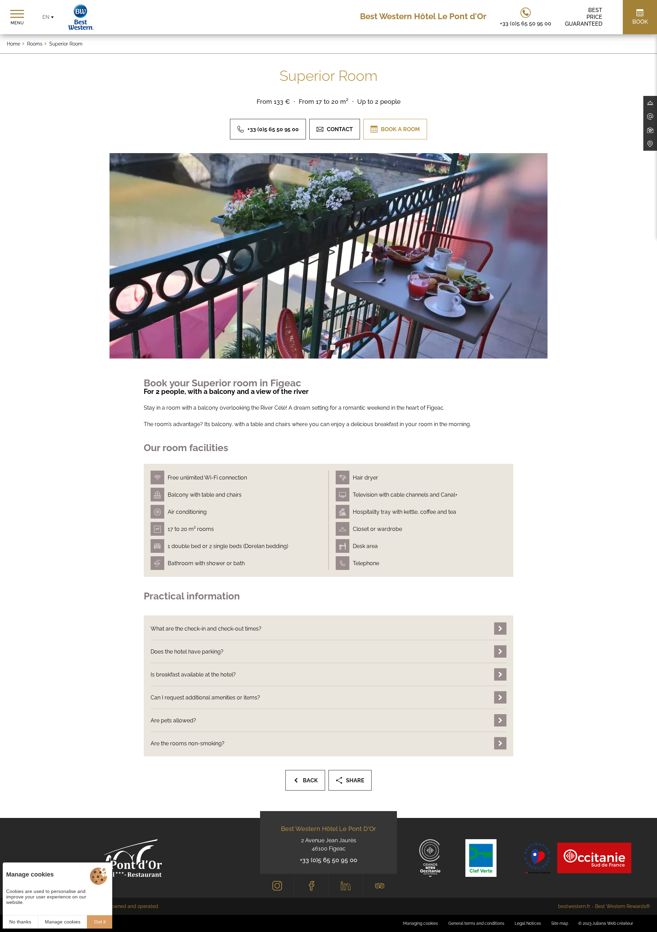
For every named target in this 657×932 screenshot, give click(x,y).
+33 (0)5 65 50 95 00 (328, 859)
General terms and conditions (476, 923)
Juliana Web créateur (612, 923)
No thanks (20, 921)
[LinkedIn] (346, 886)
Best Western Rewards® (622, 906)
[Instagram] (277, 886)
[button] (324, 347)
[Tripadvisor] (380, 886)
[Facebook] (311, 886)
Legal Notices (528, 923)
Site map (559, 923)
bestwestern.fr (574, 906)
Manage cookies (62, 921)
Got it (100, 921)
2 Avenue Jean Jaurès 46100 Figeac (328, 844)
